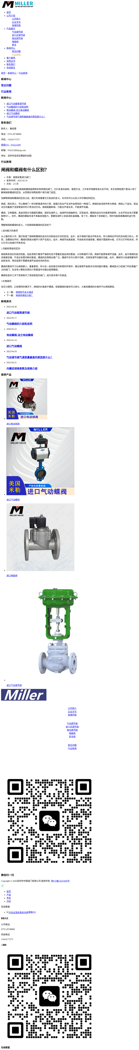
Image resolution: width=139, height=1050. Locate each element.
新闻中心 (12, 73)
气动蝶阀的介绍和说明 (17, 107)
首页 (3, 73)
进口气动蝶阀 (13, 113)
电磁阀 (15, 42)
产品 (9, 895)
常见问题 (16, 51)
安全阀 (72, 736)
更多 (14, 45)
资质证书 (69, 759)
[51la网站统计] (2, 886)
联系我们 (69, 765)
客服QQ (32, 912)
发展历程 (16, 25)
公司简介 (16, 19)
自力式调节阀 (18, 35)
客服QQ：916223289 (11, 145)
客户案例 (69, 754)
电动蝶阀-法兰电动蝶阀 (18, 110)
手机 (9, 898)
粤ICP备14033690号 (60, 881)
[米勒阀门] (17, 7)
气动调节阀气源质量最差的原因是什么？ (26, 117)
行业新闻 (16, 55)
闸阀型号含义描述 (24, 292)
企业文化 (16, 22)
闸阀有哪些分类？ (24, 295)
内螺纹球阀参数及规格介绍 (22, 368)
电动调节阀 (17, 38)
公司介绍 (69, 705)
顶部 (9, 901)
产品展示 (69, 720)
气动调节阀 (17, 32)
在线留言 (69, 770)
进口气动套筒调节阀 (16, 104)
